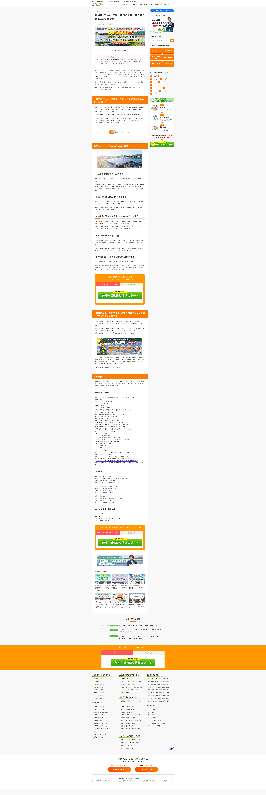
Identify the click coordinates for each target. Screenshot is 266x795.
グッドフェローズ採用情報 (155, 726)
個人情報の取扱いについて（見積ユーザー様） (162, 781)
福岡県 (159, 698)
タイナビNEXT (152, 712)
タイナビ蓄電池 (152, 709)
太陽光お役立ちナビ (169, 4)
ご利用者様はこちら (146, 769)
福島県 (152, 681)
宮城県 (162, 679)
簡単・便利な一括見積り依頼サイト (130, 740)
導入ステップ (156, 51)
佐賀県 (163, 698)
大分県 (154, 701)
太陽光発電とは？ (98, 681)
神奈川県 (160, 684)
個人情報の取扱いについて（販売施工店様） (114, 781)
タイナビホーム (123, 778)
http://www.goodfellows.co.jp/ (109, 482)
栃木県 (161, 681)
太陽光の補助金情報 (99, 706)
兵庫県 (152, 692)
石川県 (151, 687)
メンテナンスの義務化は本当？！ (130, 709)
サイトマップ (143, 778)
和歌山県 (161, 692)
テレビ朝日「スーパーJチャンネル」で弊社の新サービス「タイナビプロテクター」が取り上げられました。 (141, 631)
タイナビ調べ (154, 79)
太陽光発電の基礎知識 (100, 684)
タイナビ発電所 (112, 63)
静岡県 (150, 690)
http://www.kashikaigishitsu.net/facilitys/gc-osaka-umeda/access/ (116, 460)
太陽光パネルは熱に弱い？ (128, 712)
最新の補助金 (158, 4)
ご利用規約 (136, 778)
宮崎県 (158, 701)
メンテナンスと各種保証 (156, 57)
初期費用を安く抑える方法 (101, 726)
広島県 (157, 695)
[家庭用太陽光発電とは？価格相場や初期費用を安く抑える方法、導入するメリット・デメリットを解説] (103, 582)
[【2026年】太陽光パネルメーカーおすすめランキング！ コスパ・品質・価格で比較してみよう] (103, 601)
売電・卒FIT (167, 88)
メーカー (161, 82)
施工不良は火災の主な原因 (128, 723)
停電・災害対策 (156, 64)
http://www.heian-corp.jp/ (108, 492)
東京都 (155, 684)
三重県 (158, 690)
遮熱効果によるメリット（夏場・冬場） (132, 681)
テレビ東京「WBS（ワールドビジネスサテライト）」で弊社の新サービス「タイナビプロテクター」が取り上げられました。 (141, 637)
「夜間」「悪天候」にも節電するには (131, 720)
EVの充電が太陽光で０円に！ (129, 692)
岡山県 (152, 695)
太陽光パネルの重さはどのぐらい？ (130, 706)
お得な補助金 (168, 51)
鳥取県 (166, 692)
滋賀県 (162, 690)
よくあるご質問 (98, 698)
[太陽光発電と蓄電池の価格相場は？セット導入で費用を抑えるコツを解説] (120, 582)
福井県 (155, 687)
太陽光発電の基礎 (137, 4)
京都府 (166, 690)
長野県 (163, 687)
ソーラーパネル (162, 76)
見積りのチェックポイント (101, 715)
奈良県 (157, 692)
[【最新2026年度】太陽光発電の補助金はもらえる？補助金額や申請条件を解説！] (137, 582)
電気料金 (162, 91)
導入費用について (148, 4)
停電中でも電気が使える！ (128, 679)
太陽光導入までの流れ (100, 692)
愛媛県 (151, 698)
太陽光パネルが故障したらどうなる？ (131, 715)
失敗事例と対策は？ (99, 720)
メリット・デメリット (157, 85)
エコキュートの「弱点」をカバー (130, 690)
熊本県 (150, 701)
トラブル (163, 79)
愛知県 (154, 690)
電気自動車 (154, 93)
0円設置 (153, 76)
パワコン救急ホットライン (155, 720)
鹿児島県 (162, 701)
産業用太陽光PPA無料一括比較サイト (158, 723)
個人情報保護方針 (96, 781)
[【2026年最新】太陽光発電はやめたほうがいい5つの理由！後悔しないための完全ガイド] (120, 601)
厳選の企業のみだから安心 (128, 745)
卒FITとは (96, 731)
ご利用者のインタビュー (127, 748)
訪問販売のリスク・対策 (100, 723)
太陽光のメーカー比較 (100, 709)
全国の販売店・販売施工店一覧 (102, 712)
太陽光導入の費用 (98, 690)
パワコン (153, 82)
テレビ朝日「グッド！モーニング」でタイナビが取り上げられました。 (138, 625)
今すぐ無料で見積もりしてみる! (138, 792)
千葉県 (151, 684)
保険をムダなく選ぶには (100, 737)
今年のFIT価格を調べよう (101, 734)
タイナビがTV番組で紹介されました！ (131, 742)
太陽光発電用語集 (98, 695)
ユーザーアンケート (156, 88)
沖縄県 (167, 701)
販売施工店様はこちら (119, 769)
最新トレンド (109, 24)
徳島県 (165, 695)
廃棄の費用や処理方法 (127, 726)
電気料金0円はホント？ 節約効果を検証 (132, 687)
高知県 (155, 698)
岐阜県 (168, 687)
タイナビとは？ (127, 4)
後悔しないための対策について (102, 728)
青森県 (154, 679)
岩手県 (158, 679)
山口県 (161, 695)
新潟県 (165, 684)
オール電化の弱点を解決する (129, 684)
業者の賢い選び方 (98, 717)
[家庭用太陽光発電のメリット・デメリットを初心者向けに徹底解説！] (137, 601)
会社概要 (130, 778)
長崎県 (168, 698)
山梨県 (159, 687)
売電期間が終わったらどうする (129, 717)
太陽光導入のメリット (100, 687)
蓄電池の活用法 (168, 57)
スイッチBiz (151, 717)
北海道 (150, 679)
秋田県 (166, 679)
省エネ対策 (154, 91)
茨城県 (157, 681)
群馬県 (165, 681)
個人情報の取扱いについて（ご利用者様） (138, 781)
